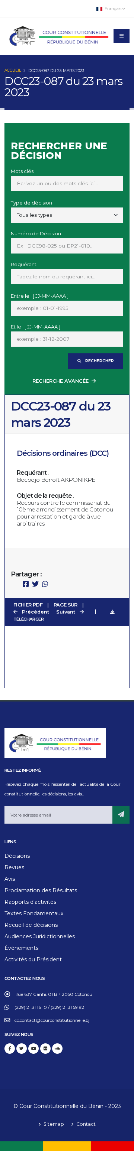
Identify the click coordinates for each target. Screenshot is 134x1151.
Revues (14, 867)
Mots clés (22, 171)
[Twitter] (21, 1048)
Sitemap (53, 1124)
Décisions (17, 856)
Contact (85, 1124)
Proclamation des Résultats (40, 890)
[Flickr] (45, 1048)
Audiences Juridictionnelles (39, 936)
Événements (21, 948)
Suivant (66, 612)
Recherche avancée (60, 381)
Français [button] (113, 8)
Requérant (23, 264)
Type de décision (31, 203)
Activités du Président (33, 959)
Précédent (34, 612)
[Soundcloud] (57, 1048)
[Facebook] (9, 1048)
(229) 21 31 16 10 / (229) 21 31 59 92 (49, 1007)
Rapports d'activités (30, 902)
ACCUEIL (12, 70)
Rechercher (99, 361)
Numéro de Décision (36, 233)
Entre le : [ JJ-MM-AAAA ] (39, 296)
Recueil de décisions (31, 925)
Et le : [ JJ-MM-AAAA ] (35, 327)
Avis (9, 879)
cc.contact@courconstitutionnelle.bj (52, 1020)
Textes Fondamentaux (34, 913)
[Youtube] (33, 1048)
